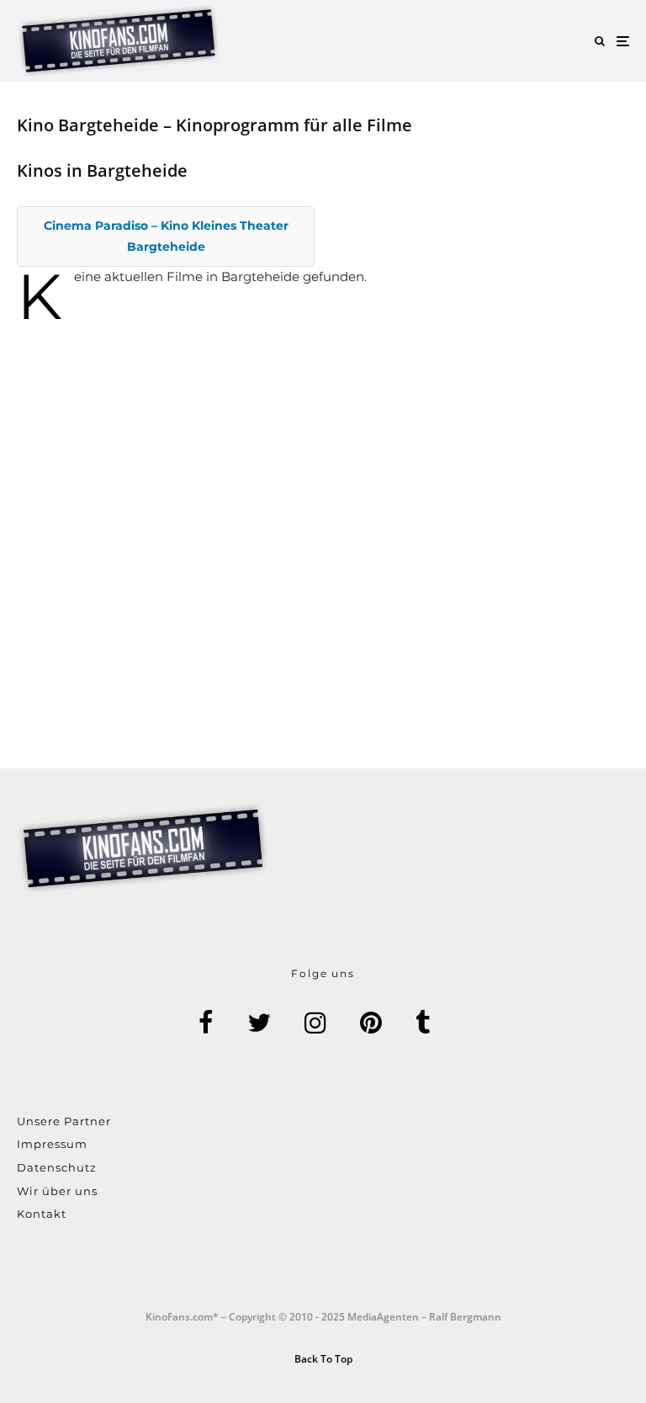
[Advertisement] (323, 519)
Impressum (52, 1144)
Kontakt (41, 1213)
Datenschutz (57, 1167)
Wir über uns (57, 1191)
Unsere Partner (64, 1121)
